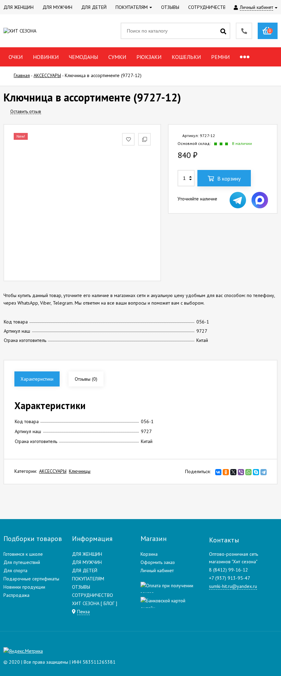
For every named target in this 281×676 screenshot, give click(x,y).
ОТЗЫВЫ (81, 587)
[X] (233, 472)
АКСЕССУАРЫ (52, 471)
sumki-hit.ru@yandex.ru (233, 586)
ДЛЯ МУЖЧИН (87, 562)
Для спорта (15, 570)
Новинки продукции (24, 587)
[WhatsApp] (248, 472)
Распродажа (16, 595)
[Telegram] (263, 472)
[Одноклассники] (226, 472)
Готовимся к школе (23, 554)
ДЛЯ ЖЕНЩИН (87, 554)
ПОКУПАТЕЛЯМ (88, 579)
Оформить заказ (157, 562)
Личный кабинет (157, 570)
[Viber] (241, 472)
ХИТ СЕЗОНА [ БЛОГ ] (94, 603)
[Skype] (256, 472)
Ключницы (79, 471)
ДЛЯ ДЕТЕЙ (84, 570)
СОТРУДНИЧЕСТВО (92, 595)
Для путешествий (21, 562)
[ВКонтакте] (218, 472)
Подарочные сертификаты (31, 579)
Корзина (149, 554)
